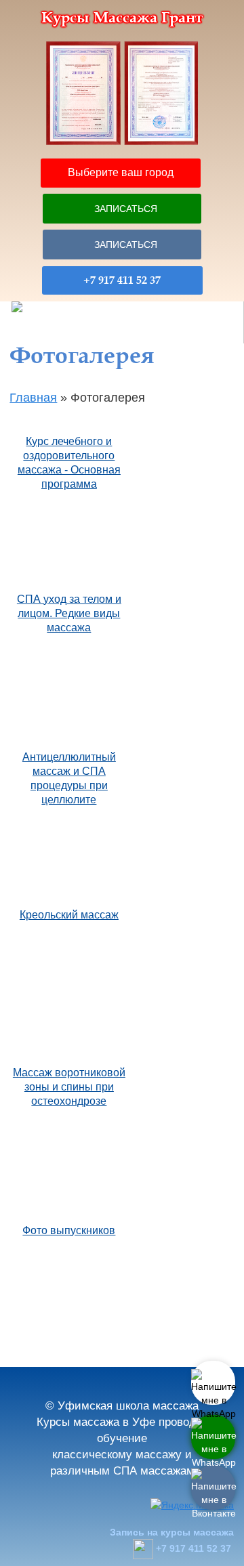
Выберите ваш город (121, 172)
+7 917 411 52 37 (122, 280)
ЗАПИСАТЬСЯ (125, 208)
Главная (33, 397)
